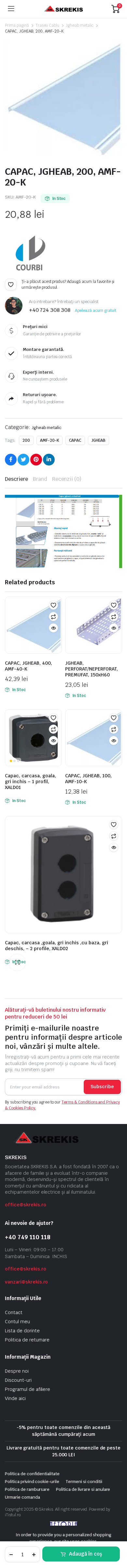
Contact (13, 1312)
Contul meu (17, 1321)
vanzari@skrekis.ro (26, 1282)
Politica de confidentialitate (32, 1474)
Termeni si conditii (84, 1481)
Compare (53, 616)
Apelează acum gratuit (95, 310)
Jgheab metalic (79, 25)
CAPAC (75, 440)
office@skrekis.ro (25, 1205)
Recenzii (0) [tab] (67, 479)
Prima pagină (17, 25)
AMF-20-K (49, 440)
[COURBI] (29, 254)
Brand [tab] (40, 479)
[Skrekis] (63, 9)
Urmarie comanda (22, 1497)
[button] (11, 284)
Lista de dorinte (22, 1331)
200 (26, 440)
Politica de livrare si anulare (83, 1489)
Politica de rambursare (27, 1489)
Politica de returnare (27, 1340)
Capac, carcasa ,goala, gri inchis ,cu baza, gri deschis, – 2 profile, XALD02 (56, 945)
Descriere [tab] (16, 479)
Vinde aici (15, 1398)
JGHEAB (99, 440)
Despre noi (17, 1371)
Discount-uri (18, 1380)
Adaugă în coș (85, 1554)
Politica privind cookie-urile (32, 1481)
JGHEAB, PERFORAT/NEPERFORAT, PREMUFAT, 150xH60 (91, 669)
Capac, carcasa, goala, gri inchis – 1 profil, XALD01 (30, 781)
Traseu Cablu (47, 25)
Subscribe (102, 1086)
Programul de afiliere (27, 1389)
